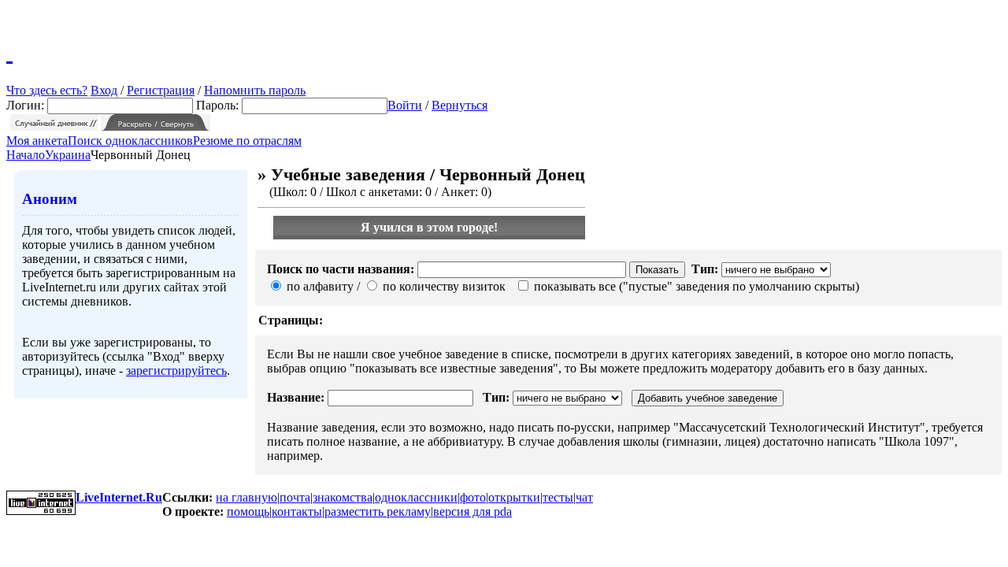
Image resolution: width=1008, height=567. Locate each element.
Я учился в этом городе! (429, 227)
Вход (104, 90)
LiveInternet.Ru (119, 497)
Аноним (49, 199)
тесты (558, 497)
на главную (246, 497)
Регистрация (161, 90)
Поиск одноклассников (130, 140)
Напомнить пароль (255, 90)
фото (473, 497)
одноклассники (416, 497)
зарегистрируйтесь (176, 370)
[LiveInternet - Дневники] (9, 51)
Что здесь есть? (46, 90)
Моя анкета (37, 140)
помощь (248, 511)
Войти (404, 105)
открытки (514, 497)
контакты (297, 511)
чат (584, 497)
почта (295, 497)
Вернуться (459, 105)
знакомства (342, 497)
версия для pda (472, 511)
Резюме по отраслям (247, 140)
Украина (68, 154)
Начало (25, 154)
